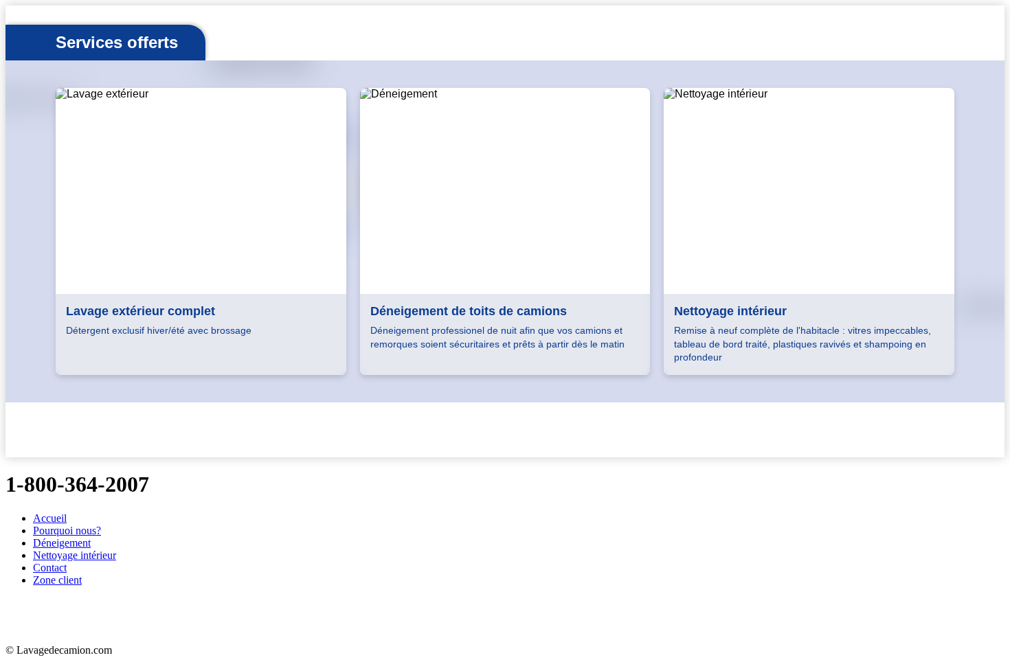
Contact (50, 567)
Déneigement (62, 543)
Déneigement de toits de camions (468, 311)
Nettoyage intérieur (730, 311)
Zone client (57, 580)
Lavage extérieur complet (140, 311)
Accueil (50, 518)
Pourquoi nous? (67, 530)
